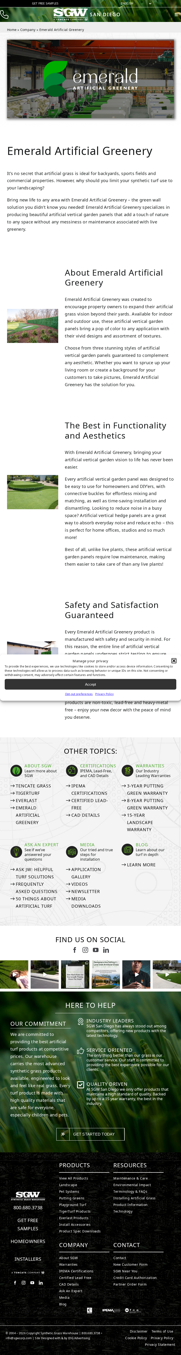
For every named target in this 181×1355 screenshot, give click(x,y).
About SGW (38, 766)
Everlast (26, 800)
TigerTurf (28, 793)
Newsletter (85, 891)
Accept (90, 684)
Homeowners (28, 1241)
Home (11, 29)
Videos (79, 884)
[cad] (90, 1309)
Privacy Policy (104, 694)
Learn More (141, 865)
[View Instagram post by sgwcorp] (25, 986)
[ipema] (111, 1309)
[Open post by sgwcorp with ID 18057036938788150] (167, 974)
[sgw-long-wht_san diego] (88, 10)
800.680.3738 (28, 1207)
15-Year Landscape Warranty (140, 822)
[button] (174, 660)
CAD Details (85, 815)
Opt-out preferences (79, 694)
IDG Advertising (79, 1338)
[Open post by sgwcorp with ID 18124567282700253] (45, 974)
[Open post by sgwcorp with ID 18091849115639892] (136, 974)
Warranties (150, 766)
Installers (28, 1259)
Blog (142, 844)
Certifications (98, 766)
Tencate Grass (33, 786)
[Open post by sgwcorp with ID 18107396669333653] (14, 974)
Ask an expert (42, 844)
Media (87, 844)
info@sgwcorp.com (19, 1338)
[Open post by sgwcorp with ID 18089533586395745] (106, 974)
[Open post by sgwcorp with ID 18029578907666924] (75, 974)
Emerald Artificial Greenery (28, 815)
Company (28, 29)
